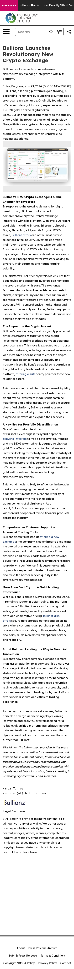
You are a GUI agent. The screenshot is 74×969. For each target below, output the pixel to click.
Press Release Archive (42, 948)
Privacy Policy (47, 963)
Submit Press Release (23, 955)
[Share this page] (68, 31)
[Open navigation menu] (6, 31)
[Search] (51, 32)
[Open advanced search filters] (59, 32)
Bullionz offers (21, 235)
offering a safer (26, 374)
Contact (65, 963)
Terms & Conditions (53, 955)
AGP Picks (9, 5)
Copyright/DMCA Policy (19, 963)
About (21, 948)
